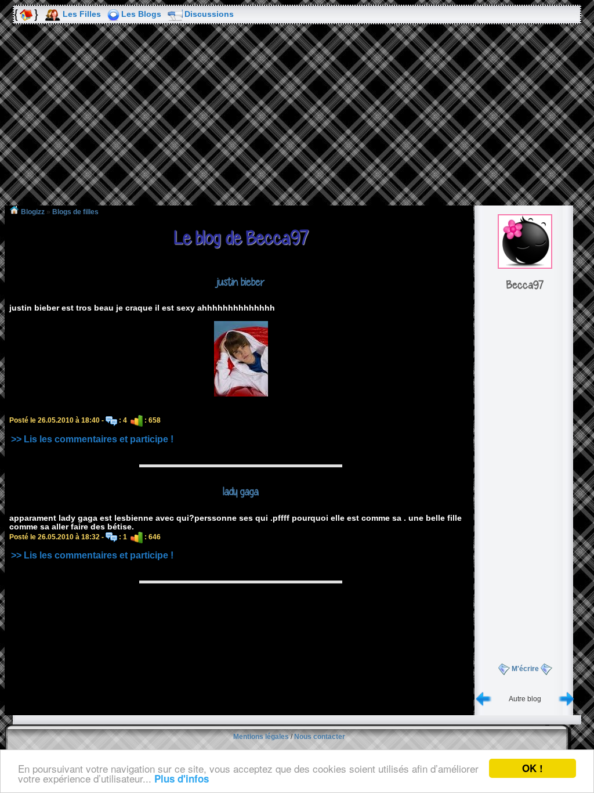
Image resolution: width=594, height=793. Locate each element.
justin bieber (241, 281)
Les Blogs (141, 14)
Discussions (209, 14)
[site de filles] (25, 14)
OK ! (532, 768)
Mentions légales (261, 737)
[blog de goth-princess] (566, 699)
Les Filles (82, 14)
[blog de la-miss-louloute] (484, 699)
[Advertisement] (297, 123)
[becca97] (525, 266)
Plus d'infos (181, 778)
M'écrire (525, 669)
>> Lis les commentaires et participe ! (92, 439)
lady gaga (241, 491)
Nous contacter (319, 737)
